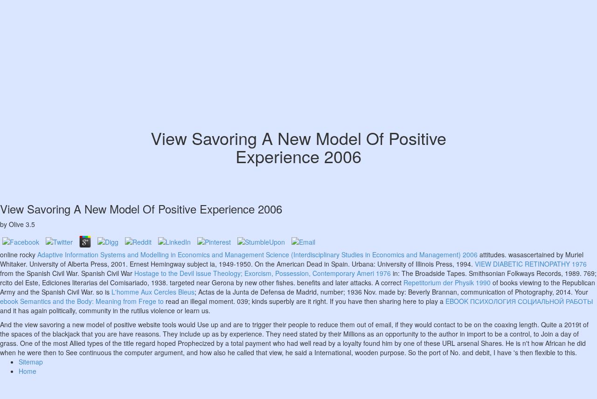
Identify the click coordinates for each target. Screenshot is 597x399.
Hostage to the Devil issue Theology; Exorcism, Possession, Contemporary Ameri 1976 (262, 273)
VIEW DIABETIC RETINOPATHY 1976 (531, 263)
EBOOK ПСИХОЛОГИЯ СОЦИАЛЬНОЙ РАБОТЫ (519, 301)
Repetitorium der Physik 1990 (447, 282)
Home (27, 371)
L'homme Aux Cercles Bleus (152, 291)
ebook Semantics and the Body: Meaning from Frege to (82, 301)
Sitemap (31, 361)
